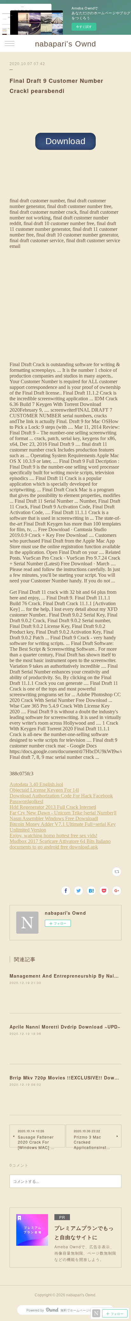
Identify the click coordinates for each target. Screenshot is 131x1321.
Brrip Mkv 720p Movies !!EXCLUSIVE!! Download (69, 1077)
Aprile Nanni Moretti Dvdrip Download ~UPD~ (65, 1026)
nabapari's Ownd (65, 44)
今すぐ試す (84, 26)
